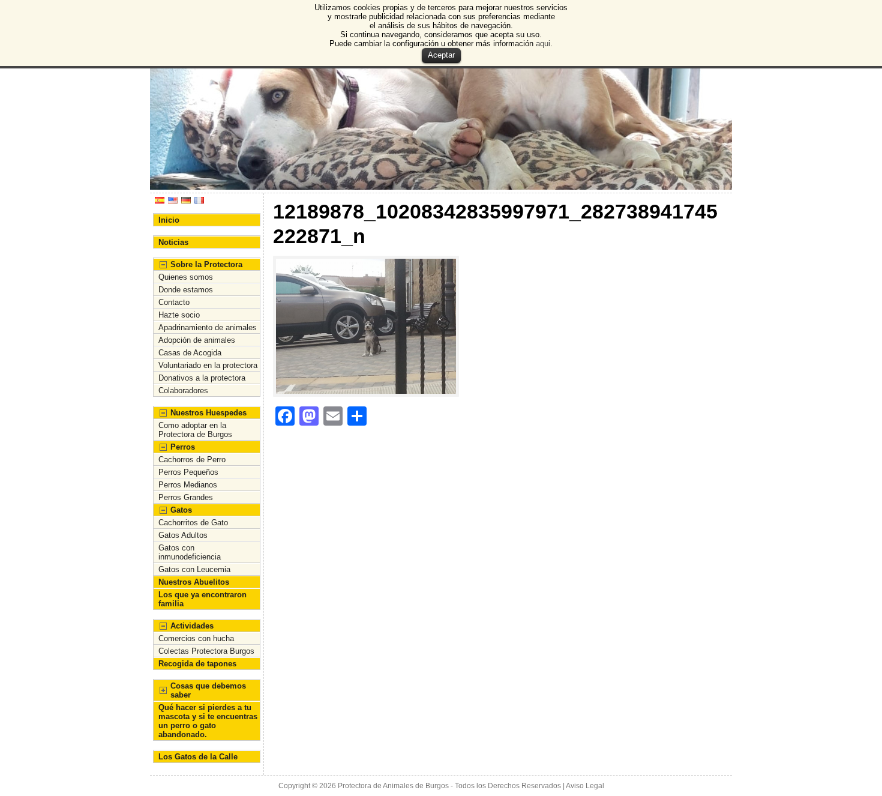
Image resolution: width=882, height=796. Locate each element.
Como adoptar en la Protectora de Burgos (195, 430)
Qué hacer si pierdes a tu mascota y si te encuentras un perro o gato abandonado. (207, 721)
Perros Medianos (187, 484)
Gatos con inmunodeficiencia (189, 552)
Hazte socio (179, 314)
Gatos (181, 509)
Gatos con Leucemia (194, 569)
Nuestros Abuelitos (193, 581)
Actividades (192, 625)
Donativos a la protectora (201, 377)
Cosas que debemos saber (208, 690)
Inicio (168, 220)
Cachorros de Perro (192, 459)
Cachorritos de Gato (193, 522)
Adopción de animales (196, 340)
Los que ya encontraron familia (202, 599)
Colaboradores (183, 390)
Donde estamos (185, 289)
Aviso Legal (585, 786)
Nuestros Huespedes (208, 412)
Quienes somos (185, 277)
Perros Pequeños (188, 472)
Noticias (173, 242)
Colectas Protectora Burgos (206, 651)
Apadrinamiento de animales (207, 327)
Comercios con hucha (196, 638)
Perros (182, 446)
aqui (543, 43)
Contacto (174, 302)
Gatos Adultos (183, 535)
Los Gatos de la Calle (198, 756)
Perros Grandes (185, 497)
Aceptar (441, 54)
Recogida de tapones (197, 663)
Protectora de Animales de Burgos (393, 786)
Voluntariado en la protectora (207, 365)
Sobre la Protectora (206, 264)
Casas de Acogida (189, 352)
